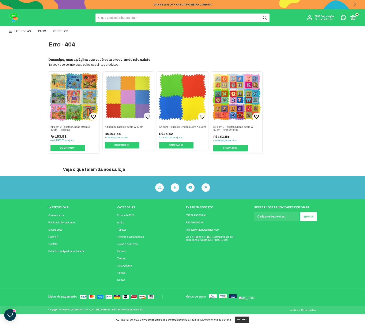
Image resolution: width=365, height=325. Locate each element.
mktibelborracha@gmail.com (202, 229)
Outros (121, 280)
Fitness (121, 272)
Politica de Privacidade (61, 222)
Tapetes (121, 229)
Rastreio (53, 236)
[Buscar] (264, 18)
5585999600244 (196, 215)
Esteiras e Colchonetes (130, 236)
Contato (52, 244)
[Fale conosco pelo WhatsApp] (343, 18)
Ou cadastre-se (324, 19)
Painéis (121, 251)
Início (42, 31)
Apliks (120, 222)
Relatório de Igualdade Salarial (66, 251)
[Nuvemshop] (303, 310)
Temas (121, 258)
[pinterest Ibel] (206, 187)
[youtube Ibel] (190, 187)
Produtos (60, 31)
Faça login (327, 16)
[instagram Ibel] (159, 187)
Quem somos (56, 215)
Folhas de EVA (125, 215)
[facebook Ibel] (175, 187)
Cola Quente (124, 265)
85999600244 (194, 222)
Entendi (242, 319)
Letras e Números (127, 244)
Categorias (22, 31)
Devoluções (55, 229)
